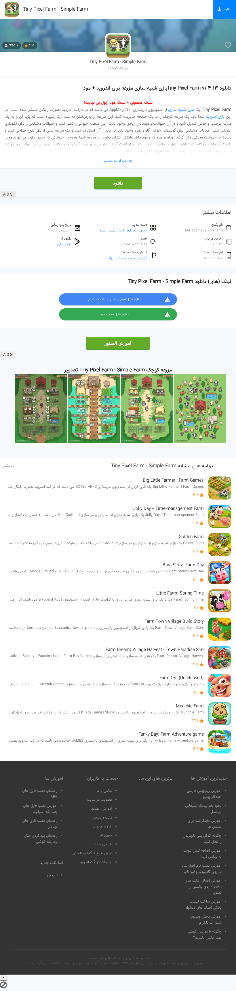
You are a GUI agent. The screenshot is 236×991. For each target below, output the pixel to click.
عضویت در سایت (99, 800)
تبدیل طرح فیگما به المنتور (92, 853)
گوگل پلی (64, 244)
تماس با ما (104, 791)
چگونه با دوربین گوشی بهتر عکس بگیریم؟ (204, 935)
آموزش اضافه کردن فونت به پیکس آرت (202, 854)
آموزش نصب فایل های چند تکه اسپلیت (40, 809)
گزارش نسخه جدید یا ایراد (127, 258)
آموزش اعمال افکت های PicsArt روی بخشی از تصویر (203, 887)
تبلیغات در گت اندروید (95, 862)
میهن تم (106, 835)
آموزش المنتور (118, 343)
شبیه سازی (106, 230)
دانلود (118, 183)
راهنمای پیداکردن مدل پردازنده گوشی (41, 839)
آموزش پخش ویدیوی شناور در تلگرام (206, 920)
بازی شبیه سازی (181, 110)
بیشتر (7, 466)
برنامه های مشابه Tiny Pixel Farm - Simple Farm (162, 466)
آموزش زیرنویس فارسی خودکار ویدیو (204, 794)
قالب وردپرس (102, 818)
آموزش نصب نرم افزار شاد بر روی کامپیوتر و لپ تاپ (202, 869)
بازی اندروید (215, 117)
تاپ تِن (52, 875)
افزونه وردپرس (101, 826)
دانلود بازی (127, 230)
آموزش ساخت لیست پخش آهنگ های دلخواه (203, 905)
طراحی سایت (102, 844)
